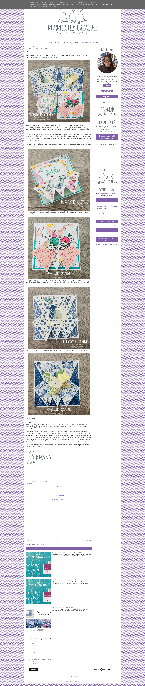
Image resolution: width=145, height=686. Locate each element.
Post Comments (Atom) (39, 544)
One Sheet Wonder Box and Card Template (106, 207)
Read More (107, 85)
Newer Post (88, 540)
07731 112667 (109, 195)
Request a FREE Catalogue (106, 144)
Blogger (76, 676)
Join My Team (71, 42)
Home (58, 541)
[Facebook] (102, 91)
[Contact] (111, 91)
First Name (32, 652)
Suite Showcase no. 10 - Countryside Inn (63, 607)
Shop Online (54, 42)
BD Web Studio (75, 681)
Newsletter (33, 661)
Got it (113, 4)
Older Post (29, 540)
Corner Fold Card (102, 213)
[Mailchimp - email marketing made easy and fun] (102, 670)
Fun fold (32, 483)
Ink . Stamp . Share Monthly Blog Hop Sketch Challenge (67, 552)
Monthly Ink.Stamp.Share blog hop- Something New (66, 580)
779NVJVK (40, 446)
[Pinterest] (105, 91)
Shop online (30, 445)
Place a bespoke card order (106, 244)
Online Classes (90, 42)
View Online (103, 131)
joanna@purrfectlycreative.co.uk (109, 193)
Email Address (33, 644)
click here (52, 441)
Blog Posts (33, 663)
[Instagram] (108, 91)
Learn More (105, 4)
